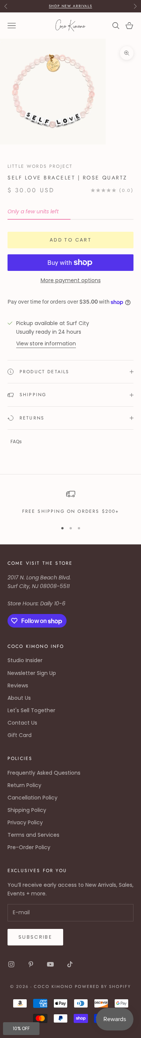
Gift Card (20, 735)
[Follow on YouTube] (50, 964)
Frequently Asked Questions (44, 773)
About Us (19, 698)
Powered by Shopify (103, 986)
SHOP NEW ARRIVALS (70, 5)
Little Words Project (40, 166)
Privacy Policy (25, 822)
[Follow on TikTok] (70, 964)
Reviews (18, 685)
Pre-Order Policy (29, 847)
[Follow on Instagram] (11, 964)
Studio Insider (25, 660)
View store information (46, 343)
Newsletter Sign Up (32, 673)
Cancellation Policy (33, 797)
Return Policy (24, 785)
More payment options (71, 280)
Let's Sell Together (31, 710)
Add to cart (70, 239)
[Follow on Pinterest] (31, 964)
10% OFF (21, 1028)
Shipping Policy (27, 810)
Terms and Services (33, 835)
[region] (70, 502)
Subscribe (35, 937)
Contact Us (22, 722)
